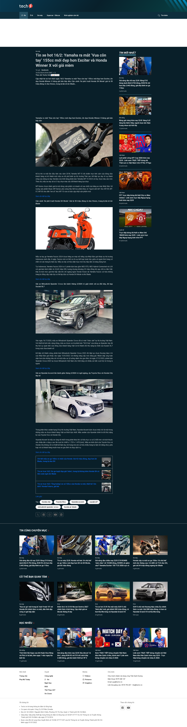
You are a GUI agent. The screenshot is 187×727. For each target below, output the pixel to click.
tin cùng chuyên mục (33, 530)
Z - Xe (24, 15)
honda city (46, 502)
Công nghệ (49, 676)
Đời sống (122, 118)
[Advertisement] (74, 101)
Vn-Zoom (48, 694)
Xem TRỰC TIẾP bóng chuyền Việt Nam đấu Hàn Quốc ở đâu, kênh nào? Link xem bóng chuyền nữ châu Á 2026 (111, 655)
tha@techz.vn (137, 685)
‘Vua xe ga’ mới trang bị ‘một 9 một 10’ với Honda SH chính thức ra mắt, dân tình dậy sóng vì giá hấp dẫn (36, 609)
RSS (46, 687)
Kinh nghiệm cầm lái (71, 15)
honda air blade (70, 507)
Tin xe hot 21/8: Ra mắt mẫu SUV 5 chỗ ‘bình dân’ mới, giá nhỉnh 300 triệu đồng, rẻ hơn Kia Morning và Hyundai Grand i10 (112, 609)
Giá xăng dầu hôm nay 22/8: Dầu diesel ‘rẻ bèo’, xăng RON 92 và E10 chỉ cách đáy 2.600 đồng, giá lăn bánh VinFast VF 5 (74, 655)
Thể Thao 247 (50, 690)
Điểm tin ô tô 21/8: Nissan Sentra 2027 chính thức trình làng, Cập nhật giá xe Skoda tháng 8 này (72, 609)
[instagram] (49, 514)
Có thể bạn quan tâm (33, 576)
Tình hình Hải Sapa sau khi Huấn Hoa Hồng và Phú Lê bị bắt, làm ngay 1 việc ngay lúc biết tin (36, 655)
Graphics (88, 683)
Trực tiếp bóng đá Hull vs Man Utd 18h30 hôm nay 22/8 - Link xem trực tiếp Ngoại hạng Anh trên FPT (133, 235)
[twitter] (38, 514)
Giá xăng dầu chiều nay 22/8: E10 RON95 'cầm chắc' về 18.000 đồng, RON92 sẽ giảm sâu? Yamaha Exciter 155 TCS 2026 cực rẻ (112, 563)
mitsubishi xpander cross (48, 507)
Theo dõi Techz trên (43, 75)
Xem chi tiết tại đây (43, 196)
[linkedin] (61, 514)
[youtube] (55, 514)
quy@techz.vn (117, 682)
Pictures (88, 680)
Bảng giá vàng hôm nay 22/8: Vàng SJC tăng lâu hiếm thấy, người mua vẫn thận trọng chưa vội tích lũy (135, 122)
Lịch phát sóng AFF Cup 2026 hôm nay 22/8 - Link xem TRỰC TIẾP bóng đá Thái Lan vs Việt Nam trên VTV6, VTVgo (135, 160)
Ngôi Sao (48, 683)
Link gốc (39, 496)
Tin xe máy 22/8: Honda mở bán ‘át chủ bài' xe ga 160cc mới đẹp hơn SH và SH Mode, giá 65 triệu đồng (74, 563)
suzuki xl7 (94, 502)
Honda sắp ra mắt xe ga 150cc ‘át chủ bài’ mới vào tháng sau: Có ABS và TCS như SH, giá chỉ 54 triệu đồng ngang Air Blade (150, 563)
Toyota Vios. (61, 502)
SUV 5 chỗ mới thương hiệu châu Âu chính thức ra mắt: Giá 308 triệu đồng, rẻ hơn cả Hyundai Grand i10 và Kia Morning (149, 609)
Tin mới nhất (127, 52)
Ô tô (31, 15)
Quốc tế (121, 230)
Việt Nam (122, 155)
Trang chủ (23, 676)
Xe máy (40, 15)
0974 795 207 (126, 685)
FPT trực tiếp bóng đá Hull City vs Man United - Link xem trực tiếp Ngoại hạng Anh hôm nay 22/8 (134, 197)
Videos (87, 676)
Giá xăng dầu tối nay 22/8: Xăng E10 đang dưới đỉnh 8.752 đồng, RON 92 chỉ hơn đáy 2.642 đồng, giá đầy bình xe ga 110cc (35, 563)
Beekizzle (45, 70)
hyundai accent (78, 502)
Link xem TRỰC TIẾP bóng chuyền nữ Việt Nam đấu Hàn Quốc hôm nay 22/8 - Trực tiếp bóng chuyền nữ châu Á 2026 (149, 655)
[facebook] (43, 514)
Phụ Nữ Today (24, 680)
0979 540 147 (120, 679)
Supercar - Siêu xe (53, 15)
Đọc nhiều (26, 622)
